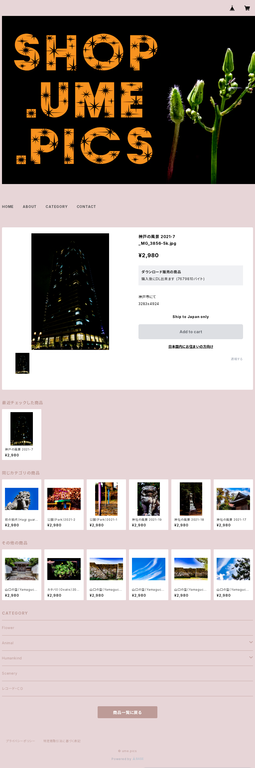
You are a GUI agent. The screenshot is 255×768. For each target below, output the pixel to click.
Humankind (12, 658)
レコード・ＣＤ (12, 688)
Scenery (9, 673)
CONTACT (86, 206)
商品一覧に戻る (127, 712)
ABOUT (30, 206)
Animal (8, 643)
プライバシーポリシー (20, 741)
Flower (8, 628)
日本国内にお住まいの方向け (190, 346)
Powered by (122, 759)
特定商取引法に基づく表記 (62, 741)
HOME (8, 206)
